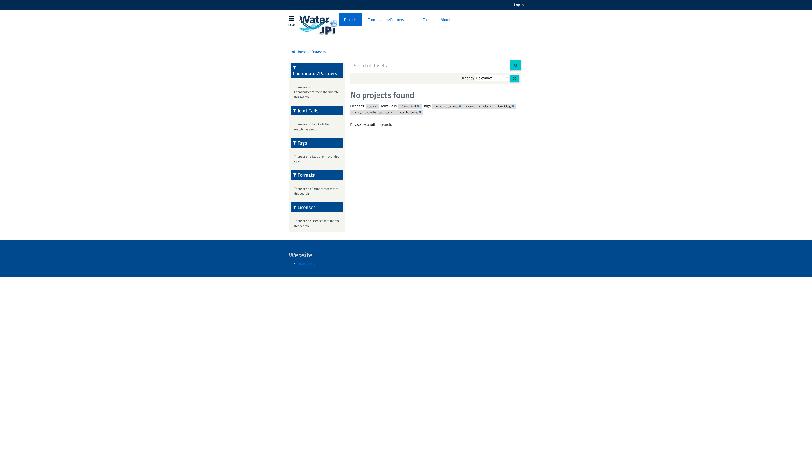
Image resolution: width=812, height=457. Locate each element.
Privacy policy (306, 263)
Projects (350, 19)
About (445, 19)
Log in (519, 5)
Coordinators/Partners (386, 19)
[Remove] (375, 106)
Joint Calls (422, 19)
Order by (467, 78)
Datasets (318, 52)
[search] (515, 65)
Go (515, 78)
